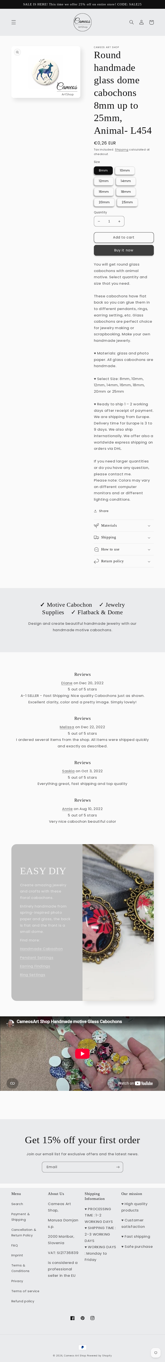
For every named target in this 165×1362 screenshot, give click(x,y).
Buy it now (123, 250)
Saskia (68, 771)
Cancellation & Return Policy (23, 1232)
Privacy (17, 1281)
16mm (104, 192)
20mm (104, 202)
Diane (66, 683)
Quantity (100, 212)
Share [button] (104, 511)
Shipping (121, 149)
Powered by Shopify (99, 1355)
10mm (125, 170)
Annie (67, 808)
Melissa (67, 727)
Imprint (17, 1255)
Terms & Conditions (20, 1268)
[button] (13, 22)
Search (17, 1204)
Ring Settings (32, 974)
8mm (103, 170)
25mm (127, 202)
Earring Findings (35, 966)
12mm (104, 181)
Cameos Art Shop (75, 1355)
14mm (126, 181)
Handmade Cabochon (41, 948)
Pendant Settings (36, 957)
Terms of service (25, 1291)
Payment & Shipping (20, 1217)
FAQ (14, 1245)
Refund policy (22, 1301)
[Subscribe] (118, 1167)
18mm (126, 192)
